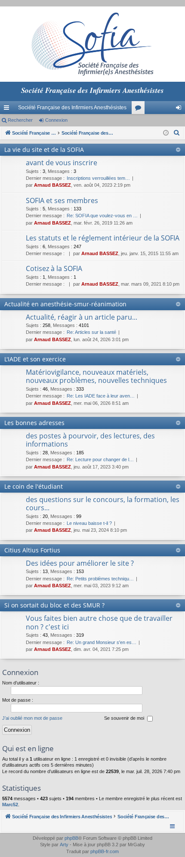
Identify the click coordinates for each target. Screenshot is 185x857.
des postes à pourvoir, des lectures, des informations (90, 440)
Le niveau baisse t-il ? (89, 523)
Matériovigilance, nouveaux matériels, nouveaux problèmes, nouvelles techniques (96, 376)
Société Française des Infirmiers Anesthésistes (72, 108)
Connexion (56, 120)
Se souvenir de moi (124, 718)
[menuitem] (177, 133)
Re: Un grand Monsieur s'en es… (101, 642)
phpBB (71, 838)
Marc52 (10, 804)
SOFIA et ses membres (62, 200)
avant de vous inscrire (61, 162)
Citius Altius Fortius (32, 550)
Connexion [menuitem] (180, 109)
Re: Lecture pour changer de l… (100, 459)
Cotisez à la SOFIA (54, 268)
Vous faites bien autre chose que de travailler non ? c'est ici (99, 622)
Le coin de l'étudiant (33, 486)
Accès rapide (8, 109)
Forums (140, 109)
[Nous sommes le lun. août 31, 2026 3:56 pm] (166, 133)
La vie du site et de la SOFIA (44, 149)
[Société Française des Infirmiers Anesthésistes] (92, 44)
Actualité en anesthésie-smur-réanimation (65, 304)
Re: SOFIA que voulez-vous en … (102, 215)
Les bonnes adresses (34, 423)
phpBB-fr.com (104, 851)
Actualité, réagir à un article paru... (81, 317)
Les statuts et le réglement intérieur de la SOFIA (102, 238)
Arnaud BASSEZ (52, 185)
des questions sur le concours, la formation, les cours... (102, 503)
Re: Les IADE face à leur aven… (101, 395)
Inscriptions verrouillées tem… (98, 178)
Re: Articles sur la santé (91, 332)
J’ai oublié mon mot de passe (32, 718)
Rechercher (20, 120)
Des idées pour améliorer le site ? (80, 563)
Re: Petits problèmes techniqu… (100, 578)
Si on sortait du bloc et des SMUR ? (54, 605)
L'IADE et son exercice (35, 359)
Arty (64, 844)
